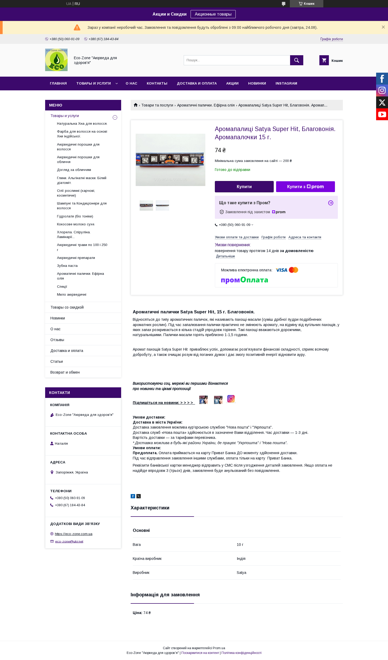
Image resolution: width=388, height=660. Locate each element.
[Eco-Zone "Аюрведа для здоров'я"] (56, 70)
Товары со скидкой (67, 307)
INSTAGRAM (286, 83)
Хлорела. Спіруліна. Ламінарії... (74, 234)
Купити (244, 186)
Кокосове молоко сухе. (76, 224)
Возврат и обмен (65, 372)
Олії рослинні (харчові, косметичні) (76, 193)
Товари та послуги (157, 105)
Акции (232, 83)
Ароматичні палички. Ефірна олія (206, 105)
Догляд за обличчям (74, 170)
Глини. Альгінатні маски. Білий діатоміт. (81, 180)
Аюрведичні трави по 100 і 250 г (82, 247)
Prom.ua (219, 648)
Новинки (257, 83)
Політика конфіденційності (241, 653)
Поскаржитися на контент (200, 653)
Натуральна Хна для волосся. (82, 124)
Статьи (56, 361)
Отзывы (57, 340)
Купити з (296, 186)
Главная (58, 83)
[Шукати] (296, 60)
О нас (131, 83)
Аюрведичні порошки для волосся (78, 146)
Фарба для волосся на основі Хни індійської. (82, 133)
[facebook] (133, 497)
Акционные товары (213, 14)
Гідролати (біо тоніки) (75, 216)
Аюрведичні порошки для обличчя (78, 159)
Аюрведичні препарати (76, 258)
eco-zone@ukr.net (69, 541)
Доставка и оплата (197, 83)
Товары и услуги (93, 83)
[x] (138, 497)
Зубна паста (67, 266)
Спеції (62, 287)
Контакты (157, 83)
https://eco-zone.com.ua (73, 534)
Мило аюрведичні (71, 294)
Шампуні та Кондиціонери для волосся (82, 205)
